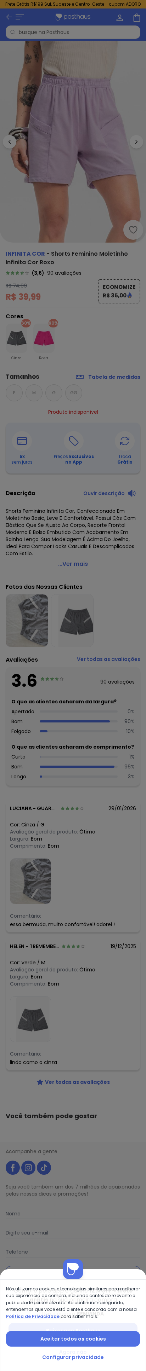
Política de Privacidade (33, 1316)
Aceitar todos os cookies (73, 1338)
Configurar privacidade (73, 1357)
